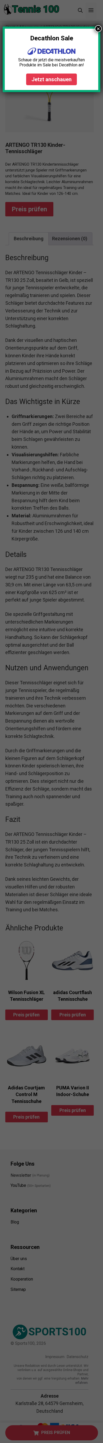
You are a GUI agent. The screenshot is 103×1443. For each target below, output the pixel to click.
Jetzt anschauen (51, 79)
